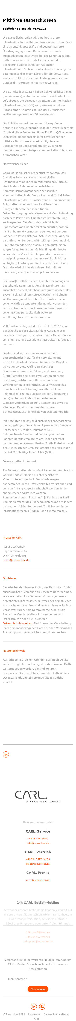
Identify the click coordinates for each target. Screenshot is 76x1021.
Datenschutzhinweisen (17, 623)
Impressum (34, 1014)
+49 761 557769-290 (38, 936)
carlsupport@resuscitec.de (38, 941)
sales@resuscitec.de (38, 863)
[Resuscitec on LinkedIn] (34, 1006)
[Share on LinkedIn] (6, 754)
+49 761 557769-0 (38, 838)
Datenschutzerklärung (56, 1014)
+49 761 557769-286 (38, 859)
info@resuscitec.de (38, 843)
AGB (36, 1018)
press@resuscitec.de (16, 560)
